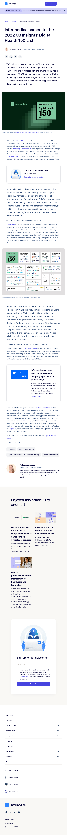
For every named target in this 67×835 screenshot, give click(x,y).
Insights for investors (26, 449)
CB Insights (10, 225)
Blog (6, 21)
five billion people (30, 348)
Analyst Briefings (12, 156)
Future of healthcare (50, 455)
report (12, 429)
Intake (22, 421)
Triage (30, 421)
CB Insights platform (22, 141)
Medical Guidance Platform (42, 408)
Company (11, 449)
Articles (13, 21)
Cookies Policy (9, 823)
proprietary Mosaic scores (21, 149)
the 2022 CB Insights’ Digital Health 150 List (27, 132)
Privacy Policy (24, 677)
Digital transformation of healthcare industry (23, 455)
